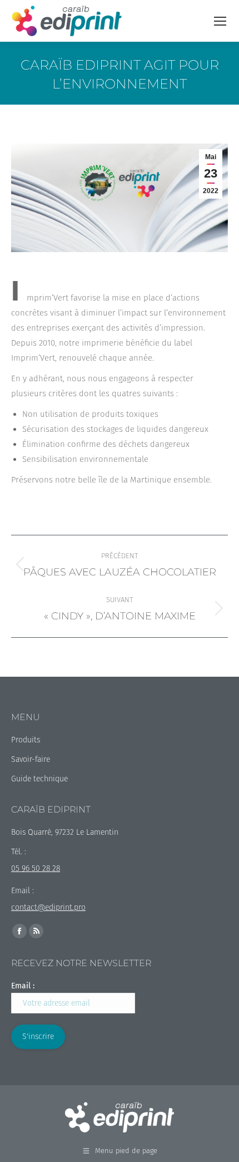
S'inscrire (38, 1036)
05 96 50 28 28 (35, 868)
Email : (22, 986)
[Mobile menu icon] (220, 21)
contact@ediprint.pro (48, 907)
